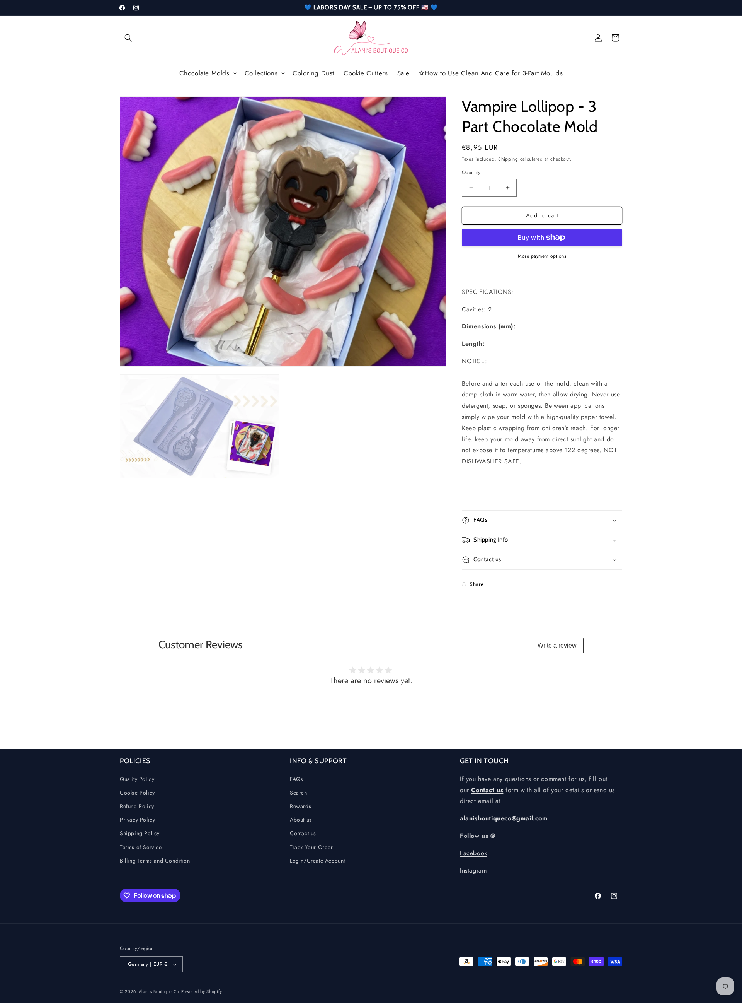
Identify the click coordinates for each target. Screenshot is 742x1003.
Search (298, 792)
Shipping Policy (140, 833)
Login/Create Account (317, 861)
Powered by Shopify (201, 991)
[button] (128, 37)
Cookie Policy (137, 792)
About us (301, 820)
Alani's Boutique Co (159, 991)
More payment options (542, 256)
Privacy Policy (137, 820)
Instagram (473, 870)
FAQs (296, 779)
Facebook (473, 853)
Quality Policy (137, 779)
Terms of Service (141, 847)
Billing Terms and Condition (155, 861)
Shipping (508, 158)
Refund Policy (137, 806)
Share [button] (477, 584)
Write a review (557, 645)
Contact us (303, 833)
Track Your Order (311, 847)
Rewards (300, 806)
